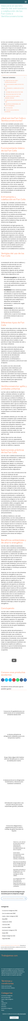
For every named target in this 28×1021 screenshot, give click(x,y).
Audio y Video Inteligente (8, 916)
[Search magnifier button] (25, 898)
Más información (21, 1014)
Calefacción (5, 922)
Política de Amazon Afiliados (8, 988)
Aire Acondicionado (7, 913)
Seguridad (4, 938)
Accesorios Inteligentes (8, 910)
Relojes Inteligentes (7, 936)
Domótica (4, 927)
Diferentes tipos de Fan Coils (13, 94)
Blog (3, 919)
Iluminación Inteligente (8, 930)
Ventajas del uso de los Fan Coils (14, 92)
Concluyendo (9, 108)
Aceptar (14, 1017)
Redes (3, 933)
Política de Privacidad (6, 986)
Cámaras (4, 924)
